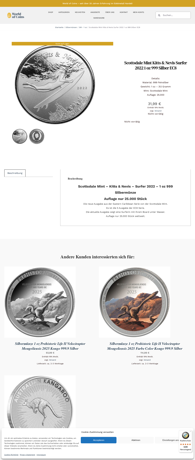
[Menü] (190, 432)
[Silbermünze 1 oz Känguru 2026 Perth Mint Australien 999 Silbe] (40, 377)
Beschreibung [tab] (14, 173)
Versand (157, 111)
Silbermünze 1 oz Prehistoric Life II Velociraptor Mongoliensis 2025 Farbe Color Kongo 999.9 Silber (144, 346)
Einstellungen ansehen (172, 440)
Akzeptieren (98, 440)
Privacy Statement (27, 455)
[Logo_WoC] (15, 12)
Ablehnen (135, 440)
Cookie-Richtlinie (11, 455)
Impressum (41, 455)
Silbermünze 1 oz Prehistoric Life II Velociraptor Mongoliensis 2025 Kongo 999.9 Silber (50, 346)
